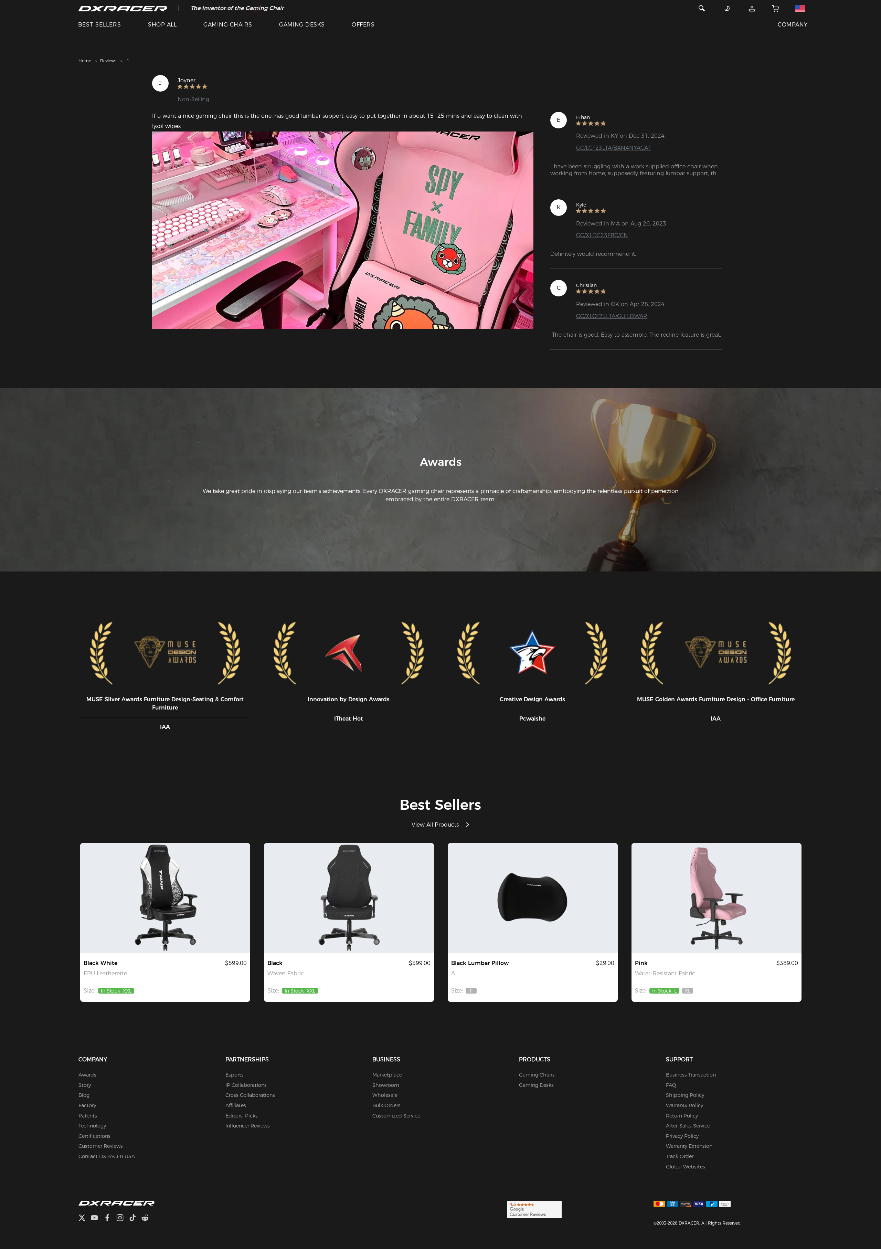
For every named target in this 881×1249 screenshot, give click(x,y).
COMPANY (792, 24)
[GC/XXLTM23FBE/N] (349, 898)
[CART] (775, 8)
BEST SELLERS (99, 24)
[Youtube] (97, 1218)
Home (84, 60)
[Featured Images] (342, 230)
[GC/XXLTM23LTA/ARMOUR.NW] (165, 898)
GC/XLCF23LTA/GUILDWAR (611, 316)
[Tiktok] (135, 1218)
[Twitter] (84, 1218)
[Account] (752, 8)
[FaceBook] (110, 1218)
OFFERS (363, 24)
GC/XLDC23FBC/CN (602, 235)
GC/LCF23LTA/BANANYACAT (613, 148)
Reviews (108, 60)
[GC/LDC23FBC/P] (716, 898)
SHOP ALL (162, 24)
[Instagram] (122, 1218)
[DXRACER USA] (122, 8)
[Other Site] (800, 8)
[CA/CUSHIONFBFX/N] (533, 898)
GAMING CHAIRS (227, 24)
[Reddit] (147, 1218)
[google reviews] (534, 1209)
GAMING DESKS (302, 24)
